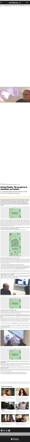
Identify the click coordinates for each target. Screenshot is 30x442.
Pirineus (21, 6)
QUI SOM (2, 433)
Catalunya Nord (3, 6)
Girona (9, 6)
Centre (15, 6)
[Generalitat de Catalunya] (15, 440)
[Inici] (15, 2)
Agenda (22, 5)
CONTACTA (6, 433)
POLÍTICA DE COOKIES (25, 433)
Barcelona (27, 6)
